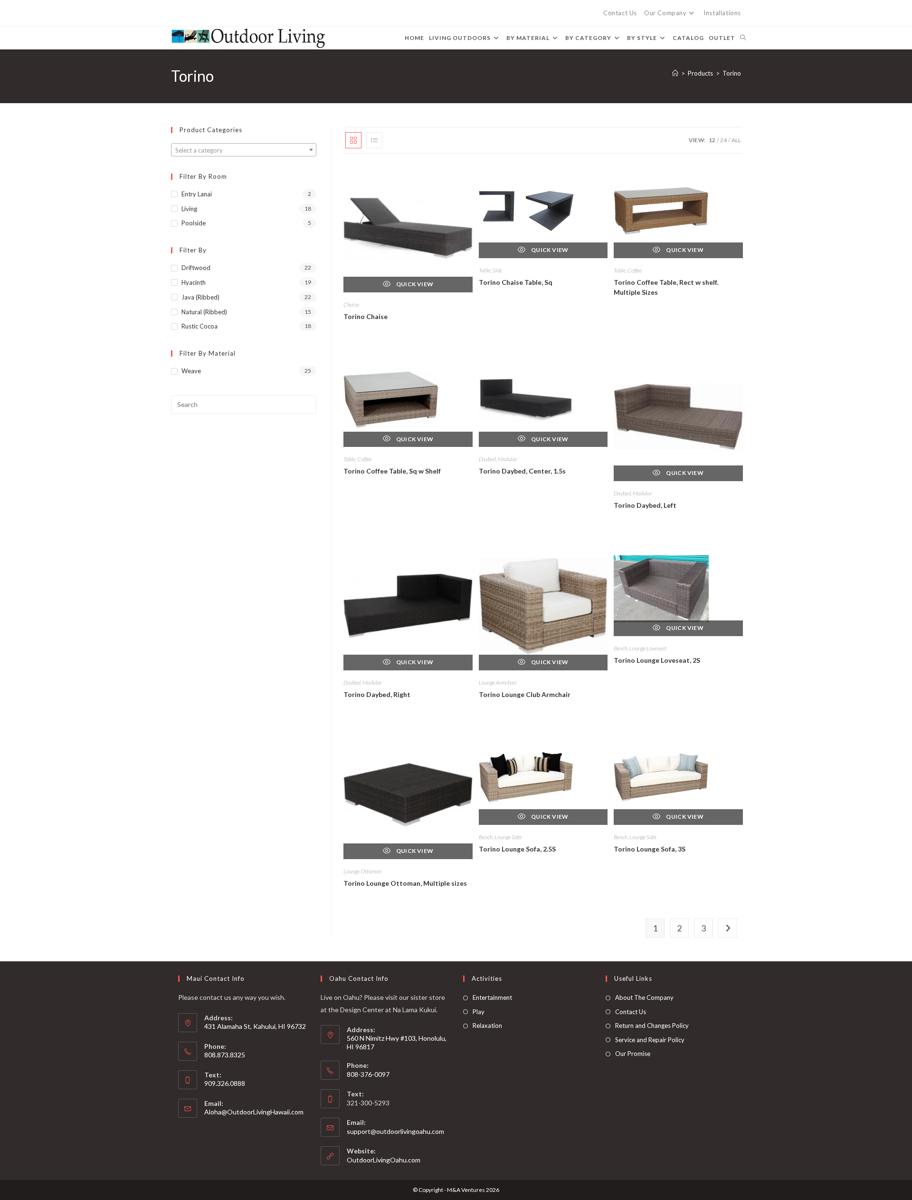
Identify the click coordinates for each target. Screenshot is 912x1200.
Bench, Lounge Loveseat (640, 648)
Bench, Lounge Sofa (500, 837)
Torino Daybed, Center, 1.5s (522, 471)
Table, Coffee (628, 270)
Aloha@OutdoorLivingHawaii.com (254, 1112)
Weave (191, 371)
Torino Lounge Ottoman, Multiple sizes (405, 883)
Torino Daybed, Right (376, 694)
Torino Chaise (365, 316)
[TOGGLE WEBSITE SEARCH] (743, 38)
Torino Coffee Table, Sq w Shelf (392, 471)
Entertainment (492, 997)
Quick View (414, 284)
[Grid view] (353, 140)
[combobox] (243, 149)
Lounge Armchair (498, 682)
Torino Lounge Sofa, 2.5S (517, 849)
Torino (731, 73)
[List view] (374, 140)
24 (723, 140)
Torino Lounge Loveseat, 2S (657, 660)
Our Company (665, 13)
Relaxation (487, 1025)
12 (712, 140)
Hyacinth (193, 282)
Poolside (193, 223)
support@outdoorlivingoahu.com (395, 1131)
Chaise (351, 304)
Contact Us (620, 13)
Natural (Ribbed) (204, 312)
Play (478, 1012)
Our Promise (632, 1053)
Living (189, 209)
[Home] (675, 73)
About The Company (644, 997)
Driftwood (195, 267)
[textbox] (243, 150)
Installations (722, 13)
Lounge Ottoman (362, 871)
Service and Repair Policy (649, 1040)
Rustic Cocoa (199, 326)
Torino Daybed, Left (645, 505)
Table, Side (490, 270)
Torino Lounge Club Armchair (524, 694)
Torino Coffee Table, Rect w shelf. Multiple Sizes (666, 287)
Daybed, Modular (498, 459)
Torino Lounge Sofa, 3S (649, 849)
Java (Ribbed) (200, 297)
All (736, 140)
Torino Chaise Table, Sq (515, 282)
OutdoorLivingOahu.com (383, 1160)
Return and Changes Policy (652, 1025)
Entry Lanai (196, 194)
